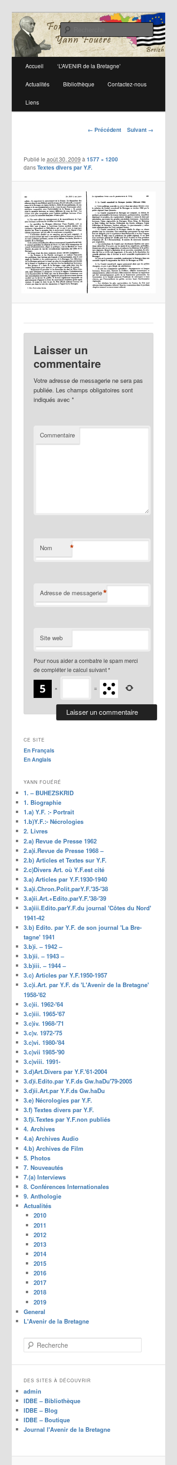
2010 (40, 1215)
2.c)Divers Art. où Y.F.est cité (64, 869)
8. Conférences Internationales (66, 1186)
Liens (32, 102)
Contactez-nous (127, 84)
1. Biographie (42, 802)
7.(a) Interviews (45, 1177)
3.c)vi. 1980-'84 (44, 1042)
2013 (40, 1244)
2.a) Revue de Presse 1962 (60, 841)
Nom (56, 548)
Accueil (34, 66)
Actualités (37, 84)
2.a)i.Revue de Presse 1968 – (63, 850)
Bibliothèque (78, 84)
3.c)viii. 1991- (42, 1061)
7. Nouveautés (43, 1167)
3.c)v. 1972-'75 (43, 1033)
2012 (40, 1234)
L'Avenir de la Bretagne (56, 1321)
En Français (39, 750)
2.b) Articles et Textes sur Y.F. (65, 860)
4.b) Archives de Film (54, 1148)
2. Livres (36, 831)
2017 (40, 1282)
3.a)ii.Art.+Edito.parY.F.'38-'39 (65, 898)
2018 (40, 1292)
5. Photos (37, 1158)
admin (32, 1391)
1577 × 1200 (102, 159)
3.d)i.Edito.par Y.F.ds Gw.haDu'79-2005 (78, 1081)
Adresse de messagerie (73, 593)
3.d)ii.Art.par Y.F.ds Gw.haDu (64, 1090)
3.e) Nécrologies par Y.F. (58, 1100)
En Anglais (37, 759)
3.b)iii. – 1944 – (45, 965)
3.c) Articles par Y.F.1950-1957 (65, 975)
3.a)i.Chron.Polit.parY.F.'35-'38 (66, 888)
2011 (40, 1225)
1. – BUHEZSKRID (49, 792)
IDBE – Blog (41, 1410)
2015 (40, 1263)
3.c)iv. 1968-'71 (44, 1023)
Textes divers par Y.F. (64, 167)
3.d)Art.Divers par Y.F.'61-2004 (65, 1071)
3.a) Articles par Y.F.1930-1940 (65, 879)
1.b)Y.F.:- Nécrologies (54, 821)
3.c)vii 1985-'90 (44, 1052)
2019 (40, 1302)
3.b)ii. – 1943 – (44, 956)
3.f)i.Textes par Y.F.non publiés (67, 1119)
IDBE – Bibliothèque (52, 1400)
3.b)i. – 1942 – (43, 946)
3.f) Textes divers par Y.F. (59, 1109)
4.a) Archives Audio (51, 1138)
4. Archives (39, 1128)
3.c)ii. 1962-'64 (43, 1004)
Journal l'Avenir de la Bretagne (67, 1429)
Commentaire (57, 435)
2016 (40, 1273)
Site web (51, 637)
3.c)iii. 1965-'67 (44, 1013)
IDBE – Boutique (47, 1419)
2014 (40, 1253)
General (34, 1311)
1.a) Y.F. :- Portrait (49, 812)
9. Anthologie (42, 1196)
